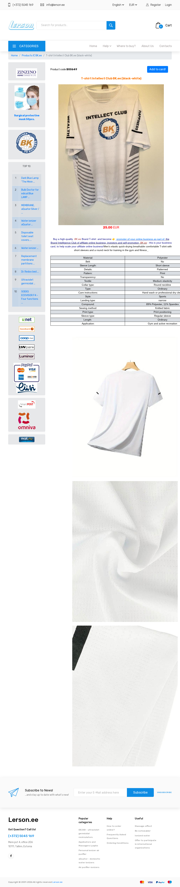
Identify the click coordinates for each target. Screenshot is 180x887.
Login (168, 5)
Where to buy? (126, 46)
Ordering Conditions (117, 843)
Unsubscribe (164, 792)
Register (155, 5)
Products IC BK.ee (32, 55)
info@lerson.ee (55, 5)
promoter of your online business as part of (141, 239)
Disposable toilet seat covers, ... (27, 236)
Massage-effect (143, 826)
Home (93, 46)
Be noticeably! (142, 831)
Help (106, 46)
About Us (148, 46)
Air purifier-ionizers (89, 867)
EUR (131, 5)
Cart (168, 25)
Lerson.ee (23, 819)
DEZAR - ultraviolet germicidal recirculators (89, 833)
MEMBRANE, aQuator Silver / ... (30, 209)
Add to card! (157, 69)
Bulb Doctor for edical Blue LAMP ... (30, 193)
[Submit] (111, 25)
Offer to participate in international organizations (145, 844)
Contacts (165, 46)
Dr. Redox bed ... (30, 271)
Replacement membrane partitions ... (29, 260)
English (116, 5)
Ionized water (142, 835)
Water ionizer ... (29, 248)
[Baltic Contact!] (26, 142)
